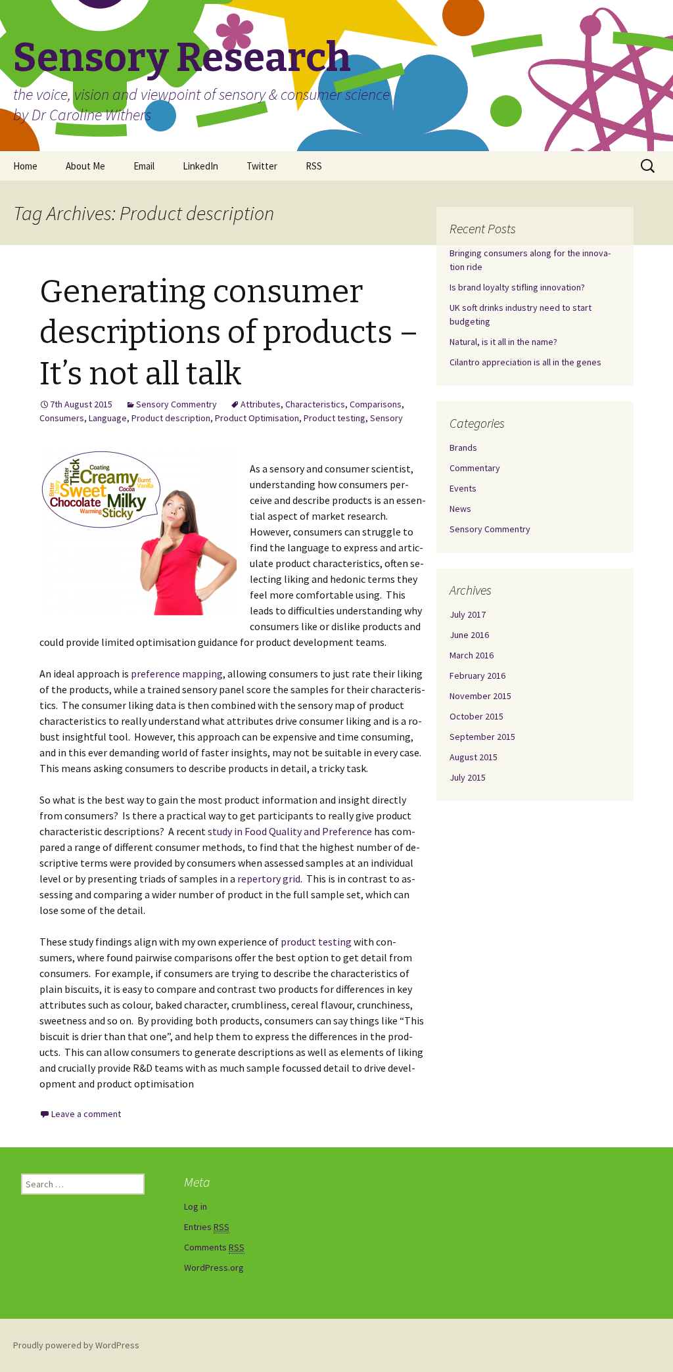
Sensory (386, 418)
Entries (206, 1227)
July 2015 (468, 777)
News (460, 508)
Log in (195, 1206)
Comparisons (376, 404)
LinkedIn (200, 166)
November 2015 (480, 696)
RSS (314, 166)
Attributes (261, 404)
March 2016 (472, 655)
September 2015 (482, 737)
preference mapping (177, 673)
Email (143, 166)
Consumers (61, 418)
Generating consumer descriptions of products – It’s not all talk (229, 333)
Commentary (475, 468)
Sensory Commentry (176, 404)
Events (463, 488)
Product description (170, 418)
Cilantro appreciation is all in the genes (525, 362)
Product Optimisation (257, 418)
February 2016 (477, 675)
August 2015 (474, 757)
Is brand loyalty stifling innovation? (517, 287)
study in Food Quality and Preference (290, 831)
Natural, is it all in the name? (503, 342)
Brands (463, 447)
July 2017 (468, 614)
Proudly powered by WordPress (76, 1345)
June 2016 (469, 635)
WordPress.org (214, 1267)
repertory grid (268, 878)
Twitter (261, 166)
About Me (85, 166)
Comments (214, 1247)
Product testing (334, 418)
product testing (316, 941)
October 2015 (476, 716)
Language (108, 418)
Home (25, 166)
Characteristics (315, 404)
